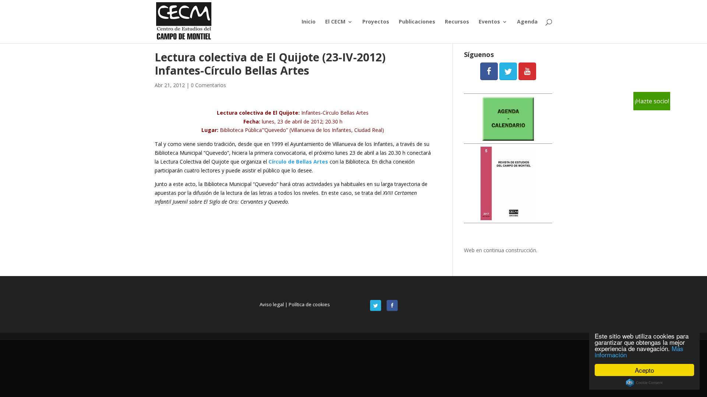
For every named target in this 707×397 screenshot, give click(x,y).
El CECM (335, 22)
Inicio (309, 22)
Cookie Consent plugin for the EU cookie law (644, 383)
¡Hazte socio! (652, 101)
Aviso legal (272, 304)
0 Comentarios (208, 85)
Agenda (527, 22)
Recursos (457, 22)
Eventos (489, 22)
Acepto (644, 370)
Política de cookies (309, 304)
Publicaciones (417, 22)
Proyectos (375, 22)
